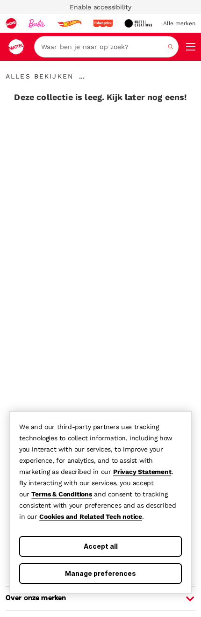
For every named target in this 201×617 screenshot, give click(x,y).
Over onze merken (36, 598)
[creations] (138, 23)
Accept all (101, 546)
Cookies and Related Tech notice (90, 516)
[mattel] (11, 23)
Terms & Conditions (61, 494)
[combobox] (106, 46)
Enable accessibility (100, 7)
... (82, 76)
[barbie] (37, 23)
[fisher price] (102, 23)
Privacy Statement (142, 471)
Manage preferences (100, 573)
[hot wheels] (69, 23)
